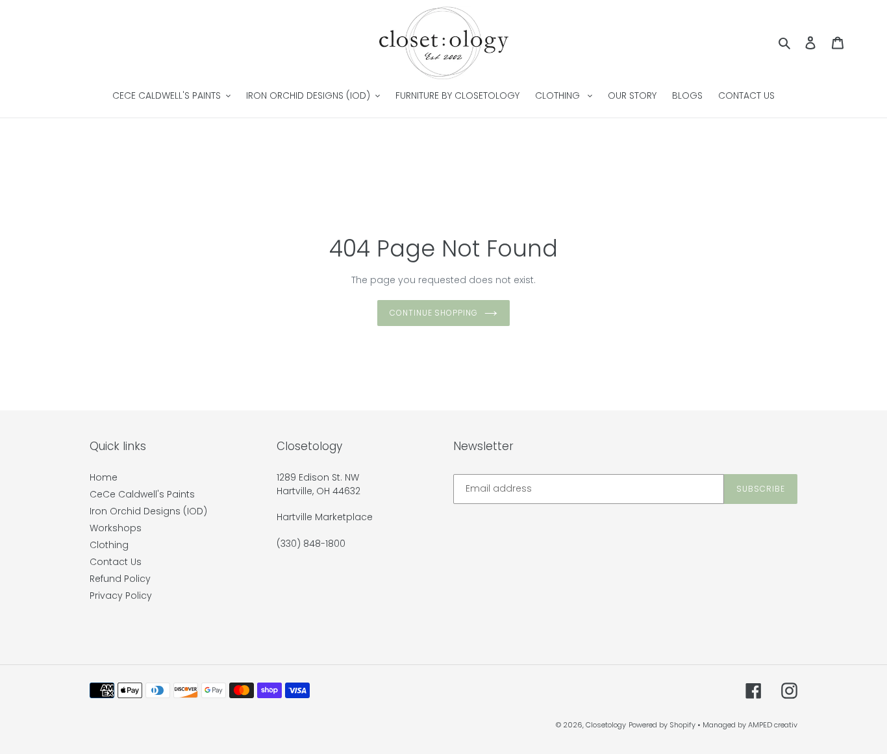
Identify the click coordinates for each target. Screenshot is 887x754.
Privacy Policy (121, 595)
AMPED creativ (772, 725)
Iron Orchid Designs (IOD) (148, 511)
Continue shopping (434, 312)
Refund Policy (120, 578)
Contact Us (116, 561)
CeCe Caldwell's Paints (142, 494)
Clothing (109, 544)
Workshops (116, 528)
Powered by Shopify (662, 725)
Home (104, 477)
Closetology (606, 725)
